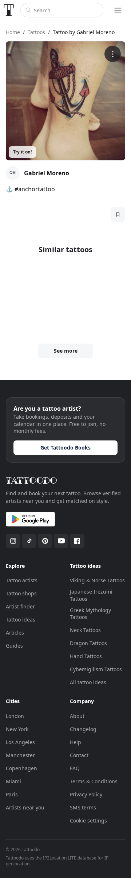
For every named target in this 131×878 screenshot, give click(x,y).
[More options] (112, 54)
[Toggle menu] (118, 10)
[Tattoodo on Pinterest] (45, 541)
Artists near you (25, 807)
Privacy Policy (86, 794)
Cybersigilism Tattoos (96, 669)
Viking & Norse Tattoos (97, 580)
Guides (14, 645)
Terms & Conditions (94, 781)
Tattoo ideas (20, 619)
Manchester (20, 755)
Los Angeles (20, 742)
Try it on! (22, 152)
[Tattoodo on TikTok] (29, 541)
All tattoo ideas (88, 682)
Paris (12, 794)
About (77, 716)
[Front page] (8, 10)
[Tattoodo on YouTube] (61, 541)
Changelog (83, 729)
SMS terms (83, 807)
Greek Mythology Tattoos (90, 614)
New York (17, 729)
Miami (13, 781)
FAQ (75, 768)
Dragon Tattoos (88, 643)
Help (75, 742)
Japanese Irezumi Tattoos (91, 595)
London (15, 716)
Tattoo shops (21, 593)
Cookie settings (88, 820)
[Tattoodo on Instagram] (13, 541)
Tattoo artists (21, 580)
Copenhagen (21, 768)
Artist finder (20, 606)
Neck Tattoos (85, 630)
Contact (79, 755)
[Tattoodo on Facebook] (77, 541)
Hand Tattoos (86, 656)
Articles (15, 632)
